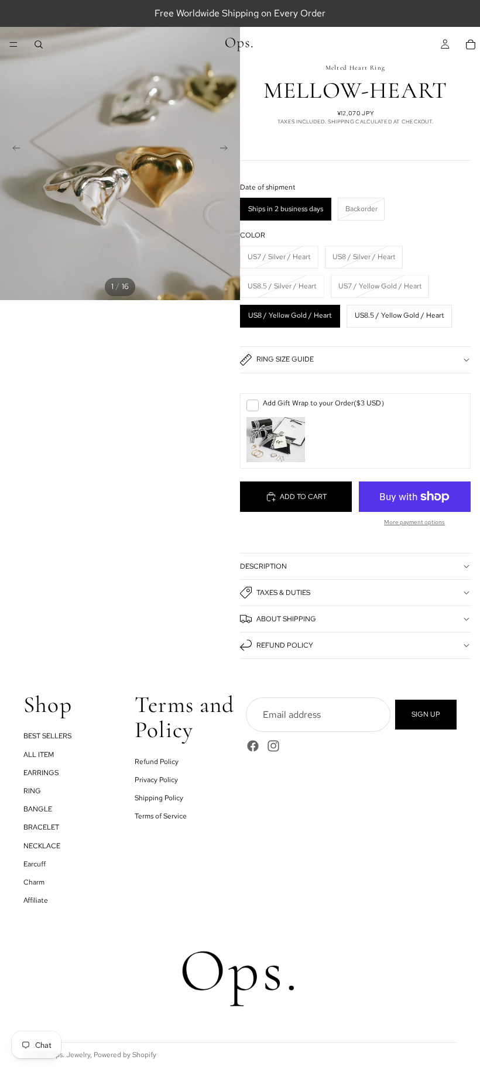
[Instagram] (273, 746)
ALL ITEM (38, 754)
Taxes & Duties (283, 592)
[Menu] (13, 44)
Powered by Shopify (125, 1054)
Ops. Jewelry (70, 1054)
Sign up (426, 714)
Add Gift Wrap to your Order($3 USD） (325, 403)
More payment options (414, 522)
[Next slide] (227, 150)
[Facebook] (253, 746)
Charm (33, 881)
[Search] (39, 44)
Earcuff (34, 863)
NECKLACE (41, 845)
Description (263, 566)
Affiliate (35, 900)
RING (32, 791)
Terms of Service (161, 816)
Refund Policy (284, 645)
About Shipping (286, 619)
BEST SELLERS (47, 736)
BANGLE (37, 809)
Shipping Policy (159, 798)
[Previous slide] (13, 150)
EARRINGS (41, 772)
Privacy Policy (156, 779)
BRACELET (41, 827)
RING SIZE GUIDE (285, 359)
